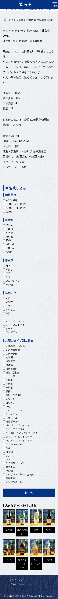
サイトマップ (16, 579)
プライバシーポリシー (21, 584)
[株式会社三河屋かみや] (25, 4)
